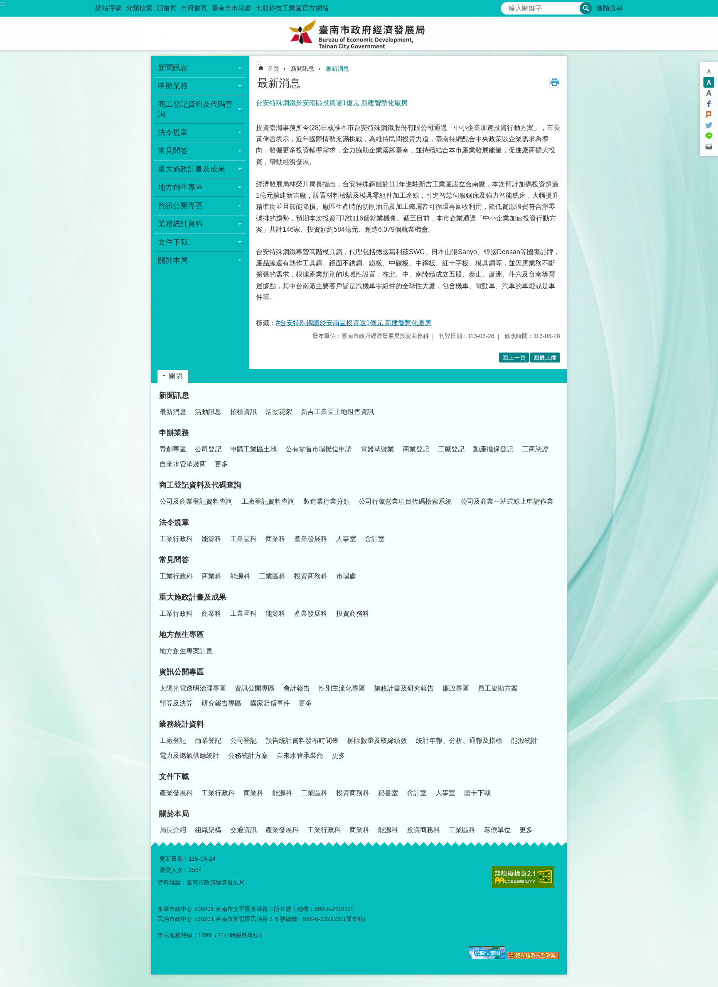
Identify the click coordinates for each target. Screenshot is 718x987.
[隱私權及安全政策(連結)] (533, 957)
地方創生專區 (181, 634)
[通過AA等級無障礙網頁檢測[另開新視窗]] (523, 877)
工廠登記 (451, 449)
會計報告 (296, 688)
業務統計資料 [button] (180, 224)
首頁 (273, 68)
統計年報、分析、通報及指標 (459, 740)
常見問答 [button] (173, 151)
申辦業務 (174, 433)
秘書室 (388, 792)
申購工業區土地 (253, 449)
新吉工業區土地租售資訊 (337, 411)
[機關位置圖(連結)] (487, 957)
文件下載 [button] (173, 242)
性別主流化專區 (342, 688)
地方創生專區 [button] (180, 187)
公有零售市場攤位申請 (318, 449)
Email (708, 147)
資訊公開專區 (181, 672)
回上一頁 (514, 357)
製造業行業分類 (326, 501)
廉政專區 (456, 688)
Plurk (708, 114)
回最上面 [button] (545, 357)
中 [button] (708, 82)
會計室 (375, 538)
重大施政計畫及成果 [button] (191, 169)
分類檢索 (139, 8)
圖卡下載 (477, 792)
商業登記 (416, 449)
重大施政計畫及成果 (192, 597)
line (708, 136)
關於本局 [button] (173, 260)
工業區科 (243, 538)
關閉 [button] (175, 376)
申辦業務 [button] (173, 86)
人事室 (346, 538)
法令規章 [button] (173, 132)
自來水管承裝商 (183, 464)
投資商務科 (310, 576)
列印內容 (554, 82)
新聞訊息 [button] (173, 68)
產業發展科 (310, 538)
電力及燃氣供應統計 (189, 755)
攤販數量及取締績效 (377, 740)
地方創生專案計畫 (186, 650)
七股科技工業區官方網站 (292, 8)
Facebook (708, 103)
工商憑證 (535, 449)
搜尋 (507, 6)
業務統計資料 (181, 724)
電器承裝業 (377, 449)
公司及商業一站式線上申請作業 (506, 501)
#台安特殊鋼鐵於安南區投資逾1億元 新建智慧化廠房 (353, 322)
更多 (221, 464)
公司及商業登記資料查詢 (196, 501)
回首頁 (167, 8)
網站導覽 (108, 8)
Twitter (708, 125)
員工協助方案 (498, 688)
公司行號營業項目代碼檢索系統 (405, 501)
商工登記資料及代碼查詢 (200, 485)
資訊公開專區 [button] (180, 205)
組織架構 (208, 829)
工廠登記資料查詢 (268, 501)
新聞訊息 (302, 68)
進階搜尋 (609, 8)
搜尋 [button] (586, 8)
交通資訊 (243, 829)
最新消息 (337, 68)
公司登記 (208, 449)
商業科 (275, 538)
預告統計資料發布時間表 (302, 740)
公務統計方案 (248, 755)
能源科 (211, 538)
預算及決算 (176, 703)
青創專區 (173, 449)
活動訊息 (208, 411)
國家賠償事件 (270, 703)
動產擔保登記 (493, 449)
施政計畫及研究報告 (404, 688)
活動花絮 (279, 411)
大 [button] (708, 93)
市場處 (346, 576)
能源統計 (524, 740)
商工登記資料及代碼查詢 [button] (195, 109)
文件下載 (174, 776)
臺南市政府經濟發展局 (359, 33)
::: (2, 3)
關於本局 (174, 814)
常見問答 (174, 560)
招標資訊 (243, 411)
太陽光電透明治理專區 (193, 688)
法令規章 (174, 522)
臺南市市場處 (231, 8)
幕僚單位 (497, 829)
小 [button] (708, 71)
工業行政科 (176, 538)
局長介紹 (173, 829)
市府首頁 (194, 8)
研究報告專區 (221, 703)
